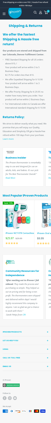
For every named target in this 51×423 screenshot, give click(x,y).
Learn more (8, 138)
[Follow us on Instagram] (10, 398)
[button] (12, 243)
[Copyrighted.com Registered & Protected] (11, 385)
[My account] (40, 12)
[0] (46, 12)
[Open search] (35, 12)
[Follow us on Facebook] (5, 398)
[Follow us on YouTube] (15, 398)
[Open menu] (4, 14)
